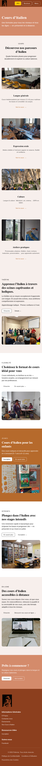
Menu (36, 3)
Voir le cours (21, 107)
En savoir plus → (20, 386)
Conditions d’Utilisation (29, 756)
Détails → (18, 311)
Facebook (5, 743)
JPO (17, 3)
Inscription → (22, 535)
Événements (6, 721)
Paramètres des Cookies (10, 760)
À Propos (5, 716)
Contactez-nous (7, 718)
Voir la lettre (19, 678)
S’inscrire (7, 311)
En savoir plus (20, 459)
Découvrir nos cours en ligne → (25, 613)
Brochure (27, 3)
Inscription (6, 459)
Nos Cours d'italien (8, 724)
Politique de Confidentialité (11, 756)
